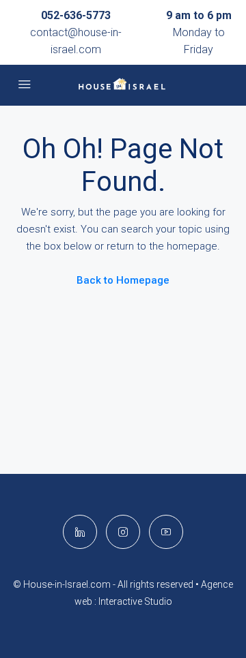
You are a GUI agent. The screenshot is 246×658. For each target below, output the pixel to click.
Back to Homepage (123, 280)
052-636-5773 (76, 15)
